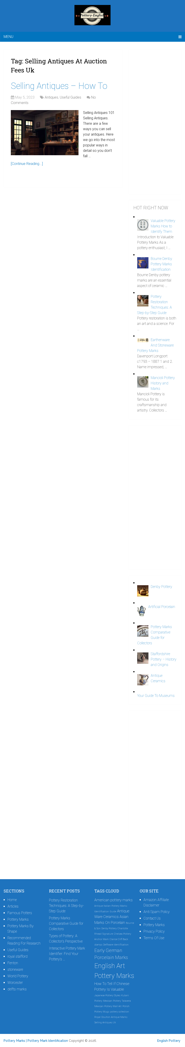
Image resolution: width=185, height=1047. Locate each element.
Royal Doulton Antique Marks (110, 1017)
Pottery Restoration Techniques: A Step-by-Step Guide (66, 905)
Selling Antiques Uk (105, 1022)
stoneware (15, 969)
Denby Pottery (161, 587)
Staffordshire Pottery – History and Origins (163, 659)
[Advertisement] (155, 122)
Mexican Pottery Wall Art (108, 1006)
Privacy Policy (154, 931)
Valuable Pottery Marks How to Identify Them (163, 226)
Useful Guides (70, 97)
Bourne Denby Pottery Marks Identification (161, 264)
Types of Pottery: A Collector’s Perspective (66, 938)
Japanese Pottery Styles (107, 995)
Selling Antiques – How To (59, 86)
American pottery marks (113, 900)
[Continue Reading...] (27, 164)
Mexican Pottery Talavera (117, 1000)
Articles (12, 906)
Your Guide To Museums (156, 695)
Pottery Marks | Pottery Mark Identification (36, 1040)
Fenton (12, 963)
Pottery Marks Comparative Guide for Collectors (66, 923)
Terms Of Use (153, 938)
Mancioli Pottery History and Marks (163, 383)
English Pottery (168, 1040)
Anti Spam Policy (156, 912)
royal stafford (17, 956)
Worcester (15, 982)
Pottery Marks (18, 919)
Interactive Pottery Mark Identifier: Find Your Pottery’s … (67, 953)
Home (12, 900)
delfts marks (17, 989)
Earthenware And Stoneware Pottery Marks (155, 345)
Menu (8, 37)
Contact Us (152, 918)
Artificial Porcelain (161, 607)
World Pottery (17, 976)
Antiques (51, 97)
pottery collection (119, 1011)
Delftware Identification (116, 944)
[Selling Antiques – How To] (45, 132)
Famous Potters (19, 913)
